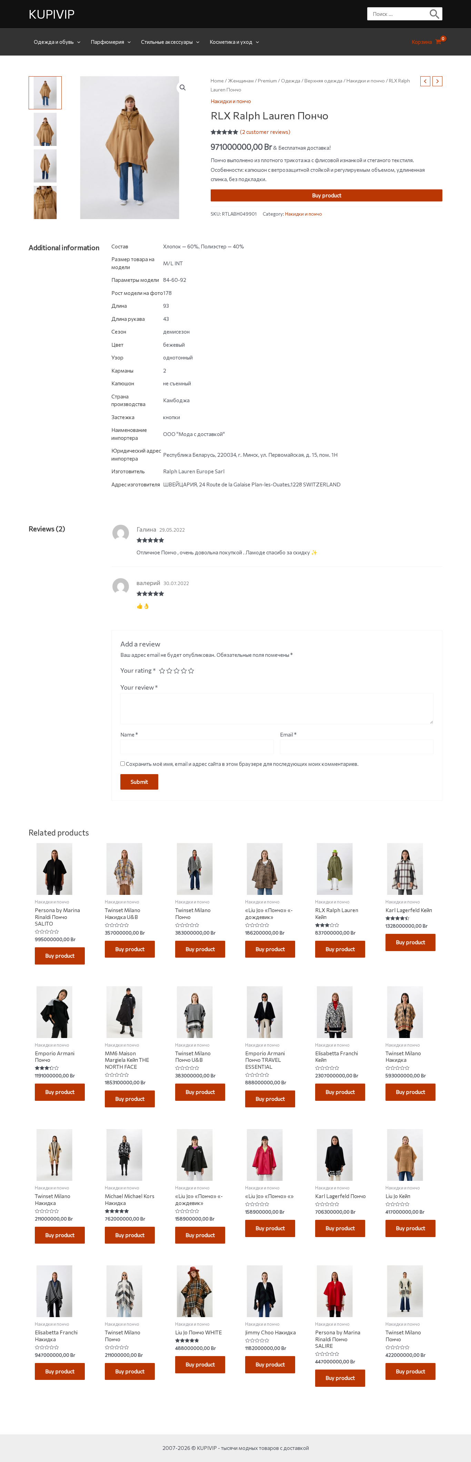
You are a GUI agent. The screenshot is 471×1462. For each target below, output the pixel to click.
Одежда (290, 80)
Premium (267, 80)
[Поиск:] (400, 14)
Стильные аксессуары (167, 42)
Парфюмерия (107, 42)
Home (217, 80)
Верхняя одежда (323, 80)
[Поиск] (435, 14)
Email (288, 734)
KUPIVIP (51, 13)
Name (129, 734)
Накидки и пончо (366, 80)
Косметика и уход (231, 42)
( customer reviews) (265, 132)
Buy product (326, 195)
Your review (139, 687)
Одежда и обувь (54, 42)
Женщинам (241, 80)
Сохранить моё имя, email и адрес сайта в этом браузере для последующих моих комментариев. (242, 764)
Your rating (138, 670)
